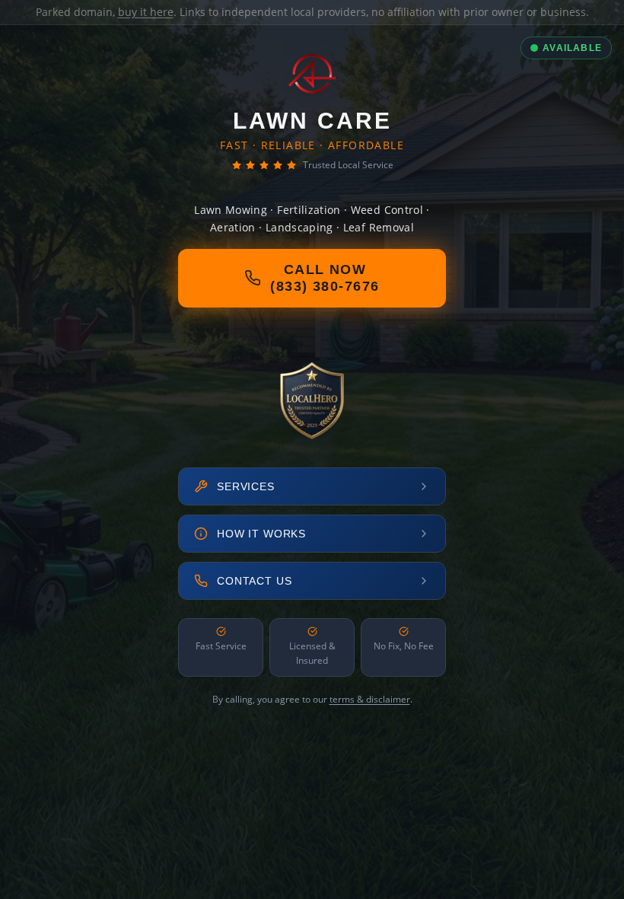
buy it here (146, 12)
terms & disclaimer (370, 699)
